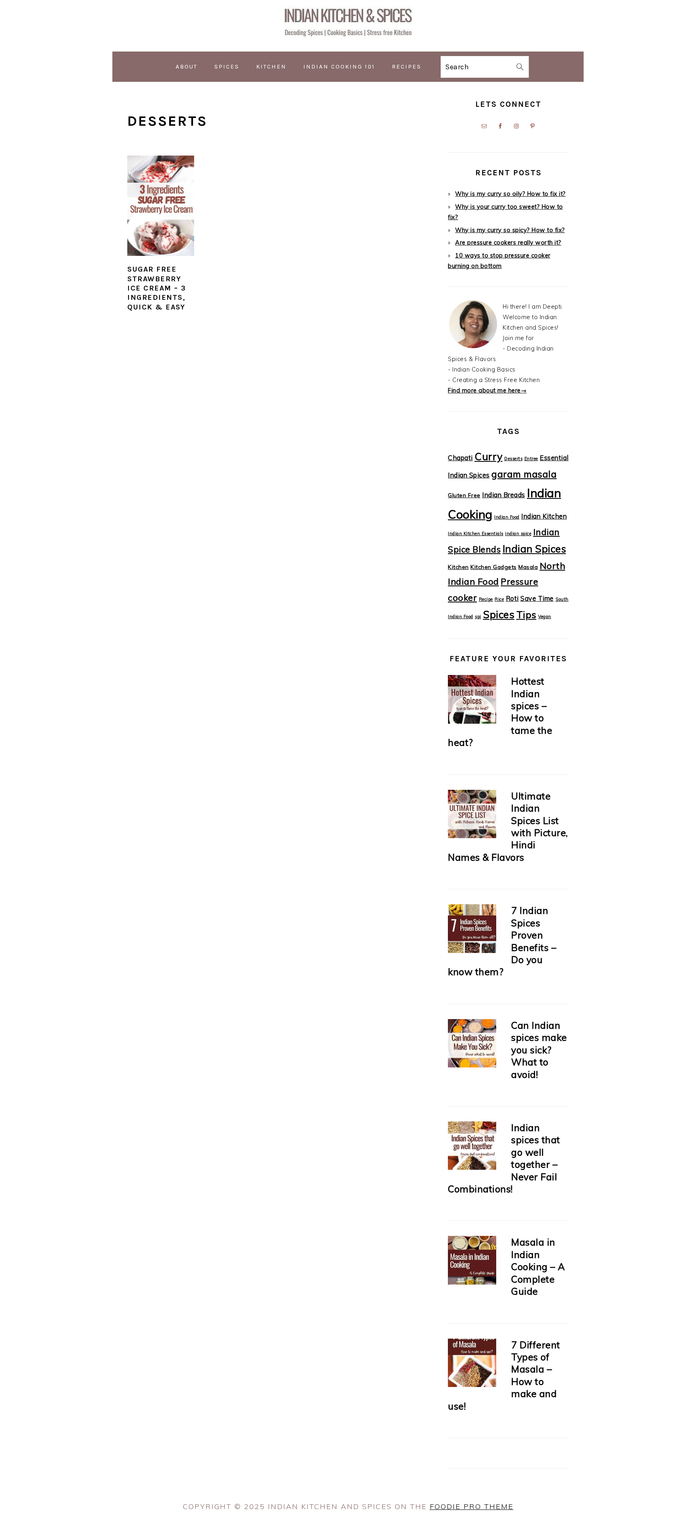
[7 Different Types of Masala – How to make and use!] (472, 1365)
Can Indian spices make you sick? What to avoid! (539, 1049)
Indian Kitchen (544, 516)
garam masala (524, 474)
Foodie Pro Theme (472, 1506)
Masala (528, 567)
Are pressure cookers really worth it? (508, 242)
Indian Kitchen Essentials (475, 533)
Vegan (544, 616)
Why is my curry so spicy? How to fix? (510, 230)
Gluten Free (464, 495)
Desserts (513, 458)
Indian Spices (534, 548)
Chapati (460, 458)
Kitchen (458, 567)
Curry (488, 456)
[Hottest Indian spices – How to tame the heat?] (472, 701)
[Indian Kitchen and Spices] (348, 44)
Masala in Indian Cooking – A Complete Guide (538, 1266)
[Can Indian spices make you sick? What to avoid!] (472, 1045)
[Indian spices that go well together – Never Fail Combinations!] (472, 1147)
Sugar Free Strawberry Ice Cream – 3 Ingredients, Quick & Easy (156, 288)
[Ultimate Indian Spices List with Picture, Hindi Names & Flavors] (472, 816)
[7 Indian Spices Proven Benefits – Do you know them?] (472, 930)
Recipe (486, 599)
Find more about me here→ (487, 390)
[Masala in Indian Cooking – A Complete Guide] (472, 1262)
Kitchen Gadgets (493, 567)
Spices (498, 614)
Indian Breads (503, 495)
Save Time (537, 598)
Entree (531, 458)
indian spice (518, 533)
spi (478, 616)
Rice (499, 599)
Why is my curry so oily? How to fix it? (510, 193)
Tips (526, 614)
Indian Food (507, 517)
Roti (512, 598)
